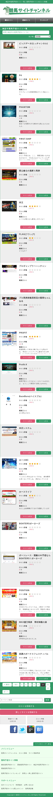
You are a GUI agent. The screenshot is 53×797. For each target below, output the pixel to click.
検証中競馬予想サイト (42, 765)
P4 (20, 75)
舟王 (21, 202)
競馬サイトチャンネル (9, 753)
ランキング (44, 20)
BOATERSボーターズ (29, 524)
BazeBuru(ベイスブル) (30, 396)
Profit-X (23, 365)
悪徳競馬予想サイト (24, 765)
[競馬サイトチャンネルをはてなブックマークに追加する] (39, 732)
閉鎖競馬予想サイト (8, 768)
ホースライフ (25, 492)
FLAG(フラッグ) (27, 234)
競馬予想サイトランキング (10, 773)
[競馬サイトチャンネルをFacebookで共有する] (14, 732)
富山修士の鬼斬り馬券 (29, 171)
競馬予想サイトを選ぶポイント (12, 788)
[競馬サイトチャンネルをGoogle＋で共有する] (31, 732)
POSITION (24, 590)
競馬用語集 (29, 788)
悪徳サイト (26, 20)
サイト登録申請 (34, 753)
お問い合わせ (29, 785)
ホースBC (24, 460)
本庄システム (25, 428)
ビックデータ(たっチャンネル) (33, 43)
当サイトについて (7, 785)
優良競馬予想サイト (8, 765)
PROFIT (23, 333)
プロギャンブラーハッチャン (32, 266)
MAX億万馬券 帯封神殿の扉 (33, 622)
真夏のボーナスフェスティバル (33, 654)
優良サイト (9, 20)
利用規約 (19, 785)
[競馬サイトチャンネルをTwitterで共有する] (22, 732)
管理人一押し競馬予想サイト (32, 773)
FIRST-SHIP (25, 139)
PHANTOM (24, 107)
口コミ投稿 (23, 753)
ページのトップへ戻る (43, 744)
